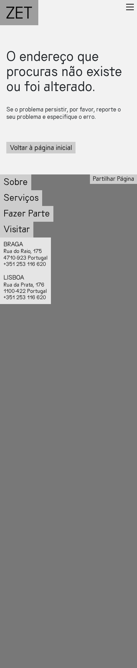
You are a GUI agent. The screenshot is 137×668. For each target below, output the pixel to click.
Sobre (16, 182)
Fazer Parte (27, 213)
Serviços (21, 198)
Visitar (17, 229)
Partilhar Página (113, 178)
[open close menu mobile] (130, 7)
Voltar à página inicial (41, 147)
